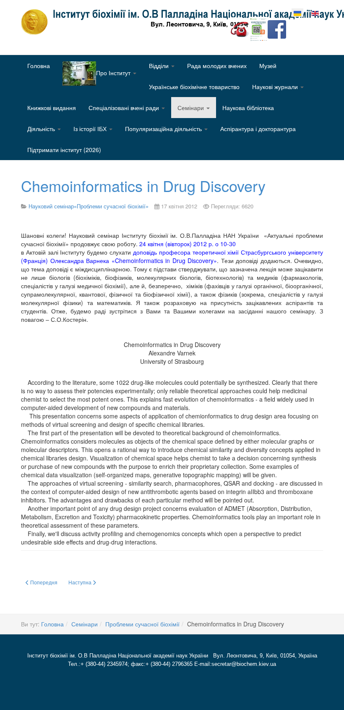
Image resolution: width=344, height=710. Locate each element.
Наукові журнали (276, 86)
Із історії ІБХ (90, 128)
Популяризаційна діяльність (164, 128)
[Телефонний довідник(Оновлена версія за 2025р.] (240, 28)
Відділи (159, 65)
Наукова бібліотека (248, 107)
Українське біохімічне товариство (194, 86)
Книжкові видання (51, 107)
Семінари (191, 107)
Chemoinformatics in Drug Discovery (143, 185)
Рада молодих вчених (217, 65)
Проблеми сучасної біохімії (142, 624)
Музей (267, 65)
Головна (38, 65)
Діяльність (42, 128)
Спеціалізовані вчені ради (125, 107)
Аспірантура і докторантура (258, 128)
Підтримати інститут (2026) (64, 149)
